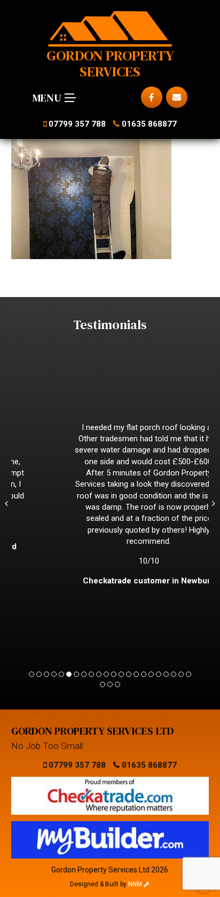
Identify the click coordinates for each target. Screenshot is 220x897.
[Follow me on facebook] (151, 97)
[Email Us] (176, 97)
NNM (136, 884)
